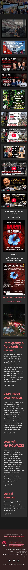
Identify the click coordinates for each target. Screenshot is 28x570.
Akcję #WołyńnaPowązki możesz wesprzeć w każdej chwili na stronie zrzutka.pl (16, 543)
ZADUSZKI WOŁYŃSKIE (13, 396)
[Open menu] (27, 7)
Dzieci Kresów (9, 495)
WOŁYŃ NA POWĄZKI (14, 443)
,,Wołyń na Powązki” (14, 301)
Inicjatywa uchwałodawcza (14, 297)
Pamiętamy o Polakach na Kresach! (14, 346)
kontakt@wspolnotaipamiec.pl (14, 536)
